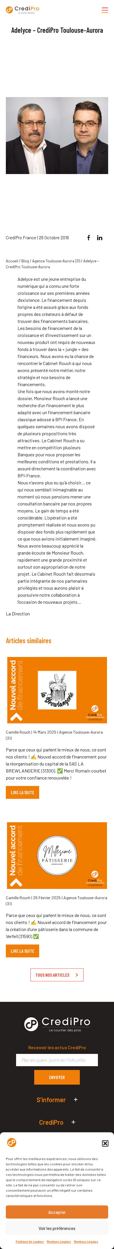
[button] (105, 1143)
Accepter (57, 1212)
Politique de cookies (30, 1241)
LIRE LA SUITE (22, 792)
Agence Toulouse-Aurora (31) (56, 261)
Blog (25, 261)
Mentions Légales (59, 1241)
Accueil (12, 261)
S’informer (51, 1099)
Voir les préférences (57, 1228)
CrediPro (51, 1122)
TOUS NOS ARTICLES (52, 975)
